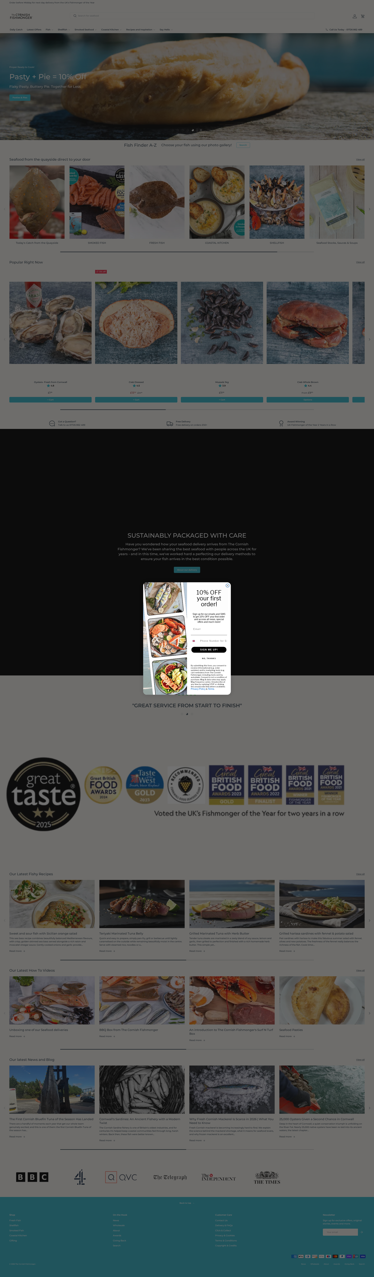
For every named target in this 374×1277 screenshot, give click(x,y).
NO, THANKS (209, 658)
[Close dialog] (227, 585)
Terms (211, 689)
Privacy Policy (198, 689)
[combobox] (195, 641)
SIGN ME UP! (209, 649)
